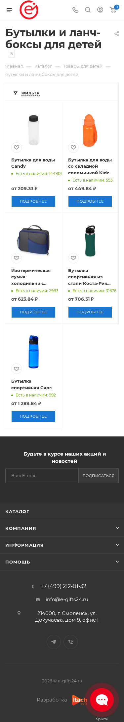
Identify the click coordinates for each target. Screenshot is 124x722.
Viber (70, 642)
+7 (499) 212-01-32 (63, 586)
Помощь (17, 562)
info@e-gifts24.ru (67, 599)
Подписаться (99, 475)
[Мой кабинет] (100, 10)
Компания (20, 528)
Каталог (17, 511)
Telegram (54, 642)
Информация (24, 545)
